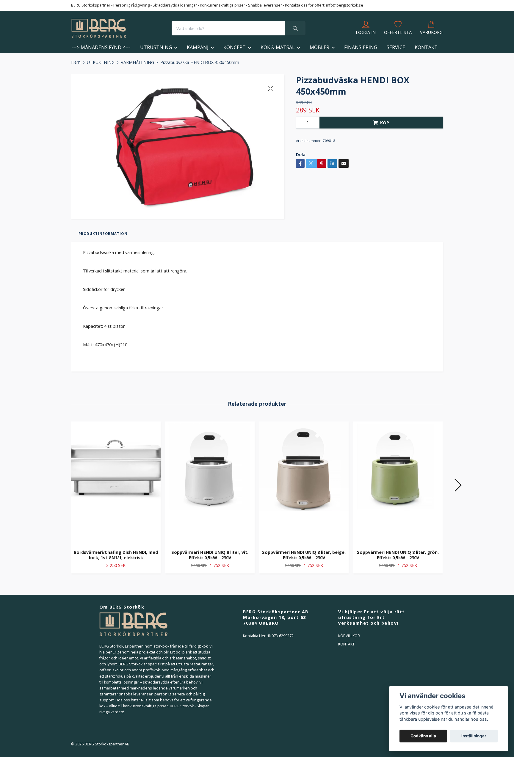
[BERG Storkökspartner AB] (98, 28)
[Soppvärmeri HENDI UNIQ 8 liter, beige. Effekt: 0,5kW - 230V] (304, 483)
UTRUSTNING (156, 47)
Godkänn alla (423, 736)
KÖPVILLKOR (349, 635)
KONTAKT (426, 47)
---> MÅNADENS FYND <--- (101, 47)
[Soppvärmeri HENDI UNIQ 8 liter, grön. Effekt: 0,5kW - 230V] (398, 483)
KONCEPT (234, 47)
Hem (76, 62)
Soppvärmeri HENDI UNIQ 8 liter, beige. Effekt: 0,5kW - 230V (304, 555)
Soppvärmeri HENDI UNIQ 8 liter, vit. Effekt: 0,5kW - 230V (209, 555)
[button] (458, 485)
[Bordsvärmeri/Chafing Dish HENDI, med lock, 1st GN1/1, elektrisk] (116, 483)
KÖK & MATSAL (278, 47)
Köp (384, 123)
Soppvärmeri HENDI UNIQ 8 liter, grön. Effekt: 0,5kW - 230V (398, 555)
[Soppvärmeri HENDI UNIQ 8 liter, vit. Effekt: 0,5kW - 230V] (210, 483)
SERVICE (396, 47)
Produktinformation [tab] (103, 233)
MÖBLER (319, 47)
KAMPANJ (198, 47)
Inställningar (473, 736)
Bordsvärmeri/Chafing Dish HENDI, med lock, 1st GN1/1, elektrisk (116, 555)
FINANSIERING (360, 47)
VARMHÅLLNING (137, 62)
